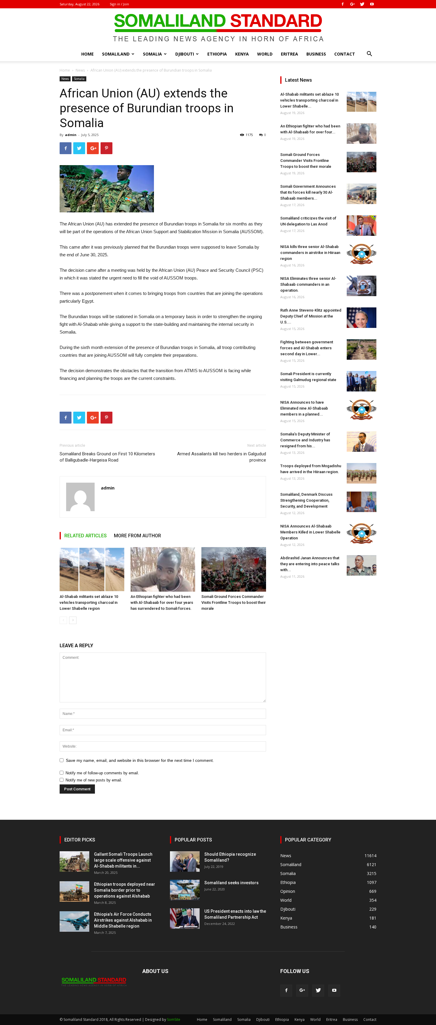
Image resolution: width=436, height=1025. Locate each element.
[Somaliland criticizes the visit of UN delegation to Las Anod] (361, 225)
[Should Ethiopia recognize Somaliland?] (185, 861)
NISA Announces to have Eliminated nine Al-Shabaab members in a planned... (304, 408)
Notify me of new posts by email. (94, 780)
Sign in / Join (119, 4)
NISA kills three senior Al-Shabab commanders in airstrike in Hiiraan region (310, 252)
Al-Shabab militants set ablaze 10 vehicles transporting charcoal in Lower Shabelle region (89, 602)
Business (316, 54)
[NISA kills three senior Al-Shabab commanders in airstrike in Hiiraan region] (361, 254)
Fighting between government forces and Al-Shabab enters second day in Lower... (306, 348)
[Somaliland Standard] (218, 28)
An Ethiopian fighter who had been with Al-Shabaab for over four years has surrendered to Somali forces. (162, 602)
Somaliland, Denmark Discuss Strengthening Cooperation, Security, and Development (306, 500)
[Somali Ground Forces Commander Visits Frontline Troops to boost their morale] (233, 569)
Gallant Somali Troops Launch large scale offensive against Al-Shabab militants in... (123, 860)
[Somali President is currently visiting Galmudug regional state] (361, 381)
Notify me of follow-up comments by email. (102, 773)
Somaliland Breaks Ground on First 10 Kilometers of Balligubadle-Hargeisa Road (107, 457)
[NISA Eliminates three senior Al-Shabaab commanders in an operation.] (361, 286)
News (80, 70)
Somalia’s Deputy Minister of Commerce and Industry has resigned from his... (305, 440)
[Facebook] (342, 4)
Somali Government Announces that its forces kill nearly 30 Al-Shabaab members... (308, 192)
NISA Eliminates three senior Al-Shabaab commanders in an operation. (308, 284)
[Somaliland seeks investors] (185, 890)
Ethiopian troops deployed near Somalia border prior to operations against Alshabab (124, 890)
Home (87, 54)
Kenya (242, 54)
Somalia (152, 54)
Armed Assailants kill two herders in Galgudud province (221, 457)
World (265, 54)
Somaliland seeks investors (231, 882)
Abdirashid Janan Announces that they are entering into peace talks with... (309, 564)
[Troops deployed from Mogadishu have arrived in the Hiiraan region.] (361, 473)
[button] (369, 54)
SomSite (173, 1019)
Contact (344, 54)
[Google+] (352, 4)
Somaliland (116, 54)
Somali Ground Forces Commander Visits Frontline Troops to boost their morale (233, 602)
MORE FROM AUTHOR (137, 535)
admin (71, 134)
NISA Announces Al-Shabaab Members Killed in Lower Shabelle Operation (310, 532)
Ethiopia (217, 54)
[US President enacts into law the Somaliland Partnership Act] (185, 918)
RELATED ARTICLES (85, 535)
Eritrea (289, 54)
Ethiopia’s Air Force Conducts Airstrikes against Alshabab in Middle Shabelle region (123, 920)
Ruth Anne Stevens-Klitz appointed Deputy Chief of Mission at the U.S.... (310, 316)
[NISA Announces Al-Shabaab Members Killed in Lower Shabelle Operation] (361, 533)
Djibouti (184, 54)
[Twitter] (362, 4)
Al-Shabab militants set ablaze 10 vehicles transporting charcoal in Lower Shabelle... (309, 100)
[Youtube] (371, 4)
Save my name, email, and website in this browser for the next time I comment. (140, 760)
